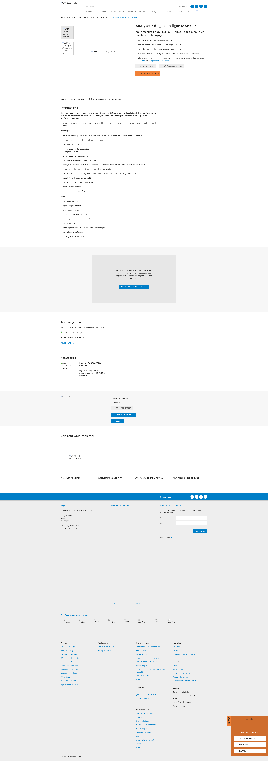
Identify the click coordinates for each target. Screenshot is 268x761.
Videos (81, 99)
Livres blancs (140, 679)
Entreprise (131, 11)
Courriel (243, 744)
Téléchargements (155, 11)
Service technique (142, 654)
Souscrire (200, 531)
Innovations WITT (142, 698)
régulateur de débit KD (160, 60)
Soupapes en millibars (69, 673)
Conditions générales (181, 692)
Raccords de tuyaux (68, 681)
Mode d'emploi (141, 665)
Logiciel (138, 736)
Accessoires (115, 99)
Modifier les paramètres (134, 286)
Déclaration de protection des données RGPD (188, 697)
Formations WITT (142, 676)
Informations (68, 99)
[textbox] (128, 6)
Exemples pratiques (106, 650)
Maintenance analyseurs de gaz (147, 658)
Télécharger (67, 343)
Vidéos (138, 744)
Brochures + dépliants (144, 713)
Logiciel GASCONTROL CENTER (90, 364)
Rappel (119, 421)
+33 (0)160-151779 (123, 408)
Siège (175, 665)
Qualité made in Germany (145, 694)
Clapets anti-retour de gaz (71, 665)
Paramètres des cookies (182, 702)
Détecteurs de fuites (69, 654)
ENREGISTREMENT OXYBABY (146, 662)
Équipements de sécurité (70, 684)
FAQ (188, 11)
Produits (89, 11)
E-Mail (162, 518)
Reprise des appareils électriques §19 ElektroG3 (150, 670)
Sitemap (176, 688)
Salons (175, 650)
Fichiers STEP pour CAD (144, 740)
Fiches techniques (142, 721)
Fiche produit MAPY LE (72, 337)
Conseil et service (117, 11)
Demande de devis (150, 73)
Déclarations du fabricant (145, 725)
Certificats (139, 717)
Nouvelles (169, 11)
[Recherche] (83, 6)
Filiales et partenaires (181, 673)
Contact (180, 11)
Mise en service (141, 650)
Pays (162, 523)
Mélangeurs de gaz (68, 647)
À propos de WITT (142, 691)
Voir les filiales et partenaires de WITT (125, 604)
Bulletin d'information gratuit (184, 681)
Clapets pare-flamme (69, 662)
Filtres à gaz (65, 677)
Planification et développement (147, 647)
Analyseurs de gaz (68, 650)
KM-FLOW (141, 60)
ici (172, 537)
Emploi (142, 11)
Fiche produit (147, 66)
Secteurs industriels (106, 647)
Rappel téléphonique (181, 677)
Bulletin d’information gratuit (184, 654)
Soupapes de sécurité (69, 669)
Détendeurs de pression (70, 658)
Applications (101, 11)
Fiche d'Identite (179, 706)
